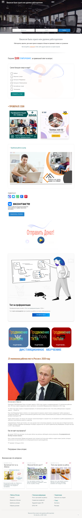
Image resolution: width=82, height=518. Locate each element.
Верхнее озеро (18, 76)
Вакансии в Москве (15, 500)
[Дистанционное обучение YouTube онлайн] (61, 337)
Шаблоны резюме (15, 503)
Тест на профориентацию (32, 308)
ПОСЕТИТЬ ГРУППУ (16, 214)
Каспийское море (19, 86)
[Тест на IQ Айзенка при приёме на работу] (55, 124)
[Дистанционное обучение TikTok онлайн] (40, 337)
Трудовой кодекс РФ (37, 503)
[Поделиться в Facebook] (22, 197)
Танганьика (17, 89)
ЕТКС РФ (34, 505)
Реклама (56, 505)
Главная (12, 497)
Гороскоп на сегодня (60, 497)
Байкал (16, 73)
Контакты (56, 503)
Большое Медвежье (19, 79)
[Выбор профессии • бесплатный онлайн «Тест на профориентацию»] (23, 124)
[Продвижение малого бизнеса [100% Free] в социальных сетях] (41, 350)
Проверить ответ (17, 94)
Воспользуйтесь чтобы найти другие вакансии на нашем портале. (41, 47)
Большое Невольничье (20, 83)
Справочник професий (38, 500)
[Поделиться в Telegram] (14, 197)
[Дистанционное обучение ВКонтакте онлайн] (18, 337)
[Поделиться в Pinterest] (26, 197)
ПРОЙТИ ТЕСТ (41, 315)
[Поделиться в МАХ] (10, 197)
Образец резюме (14, 505)
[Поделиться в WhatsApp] (18, 197)
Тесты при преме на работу (39, 497)
